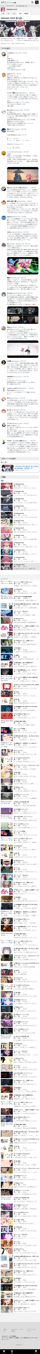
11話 (14, 13)
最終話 (26, 13)
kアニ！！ (8, 2)
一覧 (3, 13)
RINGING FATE (10, 6)
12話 (20, 13)
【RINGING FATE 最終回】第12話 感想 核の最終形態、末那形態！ (26, 467)
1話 (8, 13)
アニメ (2, 6)
